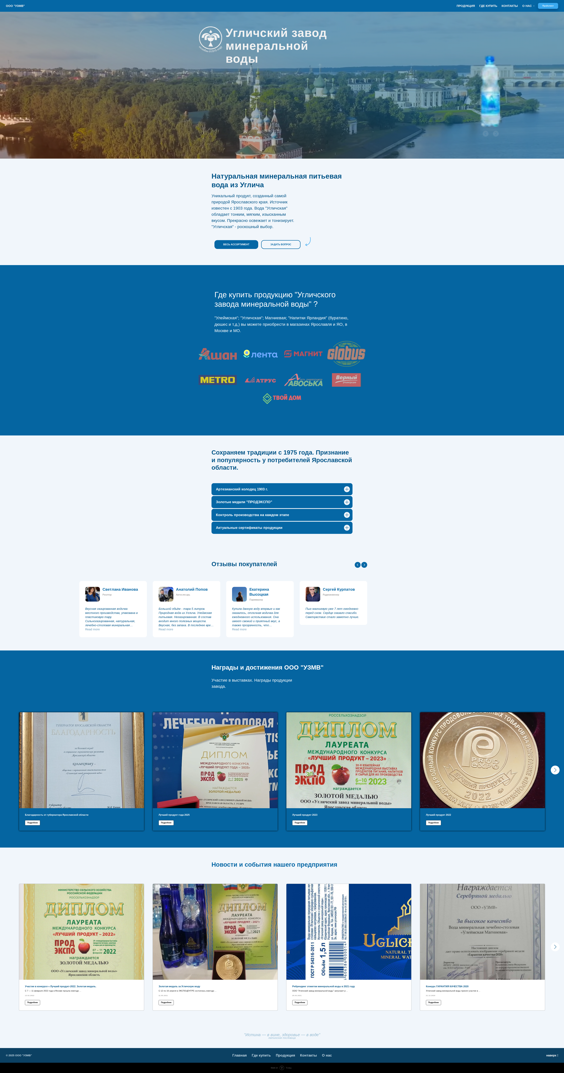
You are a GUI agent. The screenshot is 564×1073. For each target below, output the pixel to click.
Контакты (510, 5)
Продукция (466, 5)
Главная (239, 1055)
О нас (327, 1055)
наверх (551, 1055)
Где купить (488, 5)
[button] (548, 6)
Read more (224, 629)
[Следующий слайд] (555, 770)
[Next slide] (364, 565)
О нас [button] (527, 5)
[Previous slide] (358, 565)
